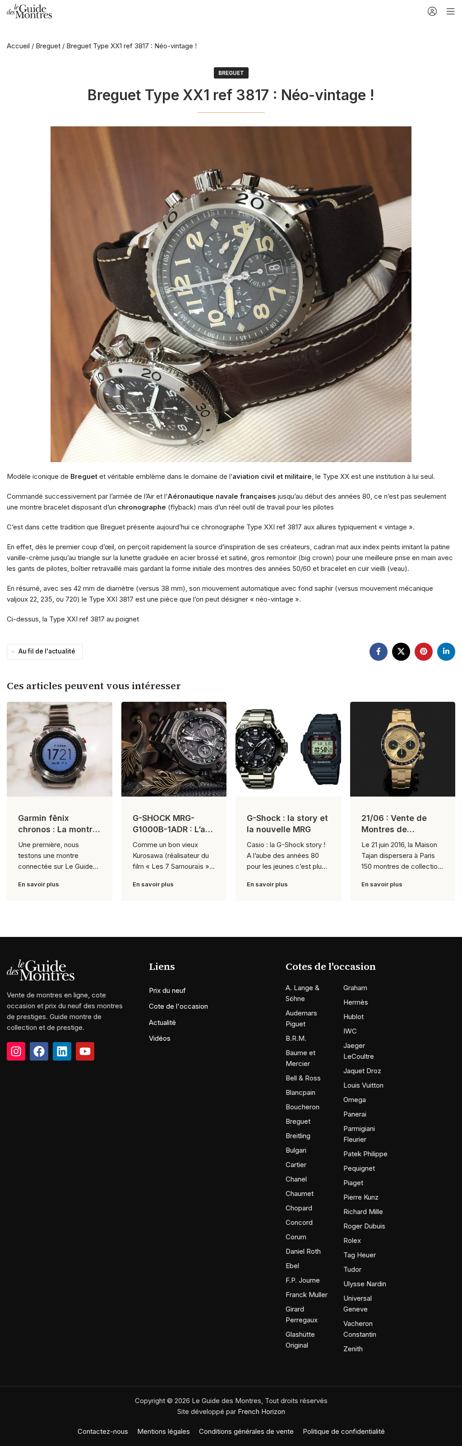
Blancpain (300, 1092)
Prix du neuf (167, 990)
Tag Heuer (359, 1255)
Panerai (354, 1114)
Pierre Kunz (361, 1197)
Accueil (18, 46)
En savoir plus (38, 884)
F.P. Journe (303, 1280)
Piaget (353, 1182)
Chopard (299, 1208)
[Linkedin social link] (446, 652)
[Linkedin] (62, 1051)
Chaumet (300, 1193)
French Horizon (261, 1411)
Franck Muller (307, 1294)
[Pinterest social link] (424, 652)
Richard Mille (363, 1211)
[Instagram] (16, 1051)
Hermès (355, 1002)
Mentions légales (163, 1431)
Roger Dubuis (364, 1226)
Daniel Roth (303, 1251)
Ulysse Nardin (364, 1283)
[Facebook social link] (379, 652)
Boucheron (302, 1107)
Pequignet (359, 1168)
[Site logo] (29, 10)
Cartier (296, 1164)
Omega (354, 1099)
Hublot (353, 1016)
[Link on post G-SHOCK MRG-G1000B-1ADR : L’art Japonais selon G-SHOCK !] (174, 749)
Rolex (352, 1240)
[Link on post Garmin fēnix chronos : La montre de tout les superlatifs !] (59, 749)
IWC (350, 1031)
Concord (299, 1222)
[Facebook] (39, 1051)
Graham (355, 987)
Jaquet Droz (362, 1070)
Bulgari (296, 1150)
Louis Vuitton (363, 1085)
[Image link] (40, 969)
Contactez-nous (103, 1431)
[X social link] (401, 652)
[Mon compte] (432, 11)
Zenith (353, 1348)
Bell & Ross (303, 1078)
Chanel (296, 1179)
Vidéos (160, 1038)
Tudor (352, 1269)
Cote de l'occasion (178, 1006)
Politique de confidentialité (344, 1431)
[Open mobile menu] (451, 11)
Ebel (292, 1265)
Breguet (48, 46)
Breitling (298, 1135)
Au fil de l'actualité (46, 651)
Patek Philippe (365, 1153)
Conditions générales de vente (246, 1431)
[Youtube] (85, 1051)
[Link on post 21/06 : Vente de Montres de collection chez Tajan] (403, 749)
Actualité (162, 1022)
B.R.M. (296, 1038)
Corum (296, 1237)
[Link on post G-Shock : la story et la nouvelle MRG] (288, 749)
